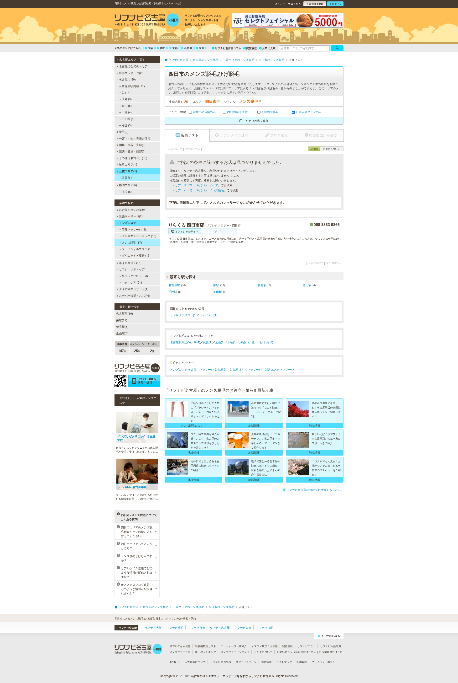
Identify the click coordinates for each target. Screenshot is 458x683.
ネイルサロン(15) (130, 263)
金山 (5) (127, 105)
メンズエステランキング (235, 652)
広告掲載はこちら (305, 652)
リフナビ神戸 (174, 627)
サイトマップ (284, 662)
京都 (174, 48)
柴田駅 (217, 292)
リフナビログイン (246, 662)
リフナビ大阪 (153, 627)
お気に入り (268, 48)
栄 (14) (126, 92)
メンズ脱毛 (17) (132, 242)
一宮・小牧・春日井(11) (134, 138)
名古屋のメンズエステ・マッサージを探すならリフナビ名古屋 (231, 676)
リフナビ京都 (196, 627)
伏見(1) (207, 342)
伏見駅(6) (122, 326)
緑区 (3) (127, 125)
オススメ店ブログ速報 (264, 646)
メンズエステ (127, 222)
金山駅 (307, 285)
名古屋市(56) (127, 79)
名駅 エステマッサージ (279, 369)
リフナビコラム (306, 646)
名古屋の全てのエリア (133, 66)
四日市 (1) (128, 177)
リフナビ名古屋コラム (228, 48)
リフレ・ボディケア (132, 269)
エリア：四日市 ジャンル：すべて (195, 185)
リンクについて (263, 652)
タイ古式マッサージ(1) (133, 289)
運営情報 (266, 662)
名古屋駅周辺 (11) (133, 86)
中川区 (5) (128, 119)
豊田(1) (256, 342)
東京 (201, 48)
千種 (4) (127, 112)
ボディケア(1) (208, 315)
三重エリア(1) (128, 171)
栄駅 (216, 285)
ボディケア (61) (132, 282)
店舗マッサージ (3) (134, 229)
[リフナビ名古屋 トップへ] (147, 20)
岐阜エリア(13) (129, 164)
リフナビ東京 (242, 627)
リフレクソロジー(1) (183, 315)
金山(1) (219, 342)
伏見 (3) (127, 99)
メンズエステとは (180, 652)
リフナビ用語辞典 (330, 646)
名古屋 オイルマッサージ (245, 369)
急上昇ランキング (205, 652)
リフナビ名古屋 (220, 627)
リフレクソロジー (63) (136, 276)
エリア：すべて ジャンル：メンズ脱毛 (198, 190)
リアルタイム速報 (180, 646)
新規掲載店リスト (205, 646)
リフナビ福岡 (264, 627)
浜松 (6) (127, 191)
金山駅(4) (122, 333)
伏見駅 (262, 285)
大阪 (150, 48)
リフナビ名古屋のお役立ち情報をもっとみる (315, 490)
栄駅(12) (121, 320)
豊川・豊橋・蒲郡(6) (132, 151)
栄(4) (197, 342)
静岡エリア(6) (128, 185)
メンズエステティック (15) (139, 236)
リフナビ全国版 (128, 627)
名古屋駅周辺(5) (180, 342)
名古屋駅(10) (124, 313)
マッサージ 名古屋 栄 (213, 369)
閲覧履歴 (251, 48)
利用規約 (302, 662)
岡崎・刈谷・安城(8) (132, 145)
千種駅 (172, 292)
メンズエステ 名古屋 (183, 369)
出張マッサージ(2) (131, 73)
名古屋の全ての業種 (132, 210)
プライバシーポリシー (325, 662)
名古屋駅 (174, 285)
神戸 (162, 48)
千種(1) (232, 342)
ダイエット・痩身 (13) (136, 255)
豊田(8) (123, 131)
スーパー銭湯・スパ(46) (134, 295)
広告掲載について (195, 662)
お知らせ (175, 662)
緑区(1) (244, 342)
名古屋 (188, 48)
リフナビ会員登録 (220, 662)
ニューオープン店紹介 (234, 646)
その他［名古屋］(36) (133, 158)
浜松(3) (268, 342)
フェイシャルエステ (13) (137, 249)
